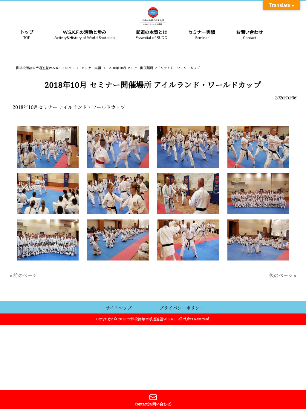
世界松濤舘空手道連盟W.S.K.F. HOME (45, 68)
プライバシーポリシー (181, 308)
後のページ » (282, 275)
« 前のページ (23, 275)
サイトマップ (118, 308)
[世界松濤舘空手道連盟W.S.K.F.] (153, 23)
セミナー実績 (91, 68)
